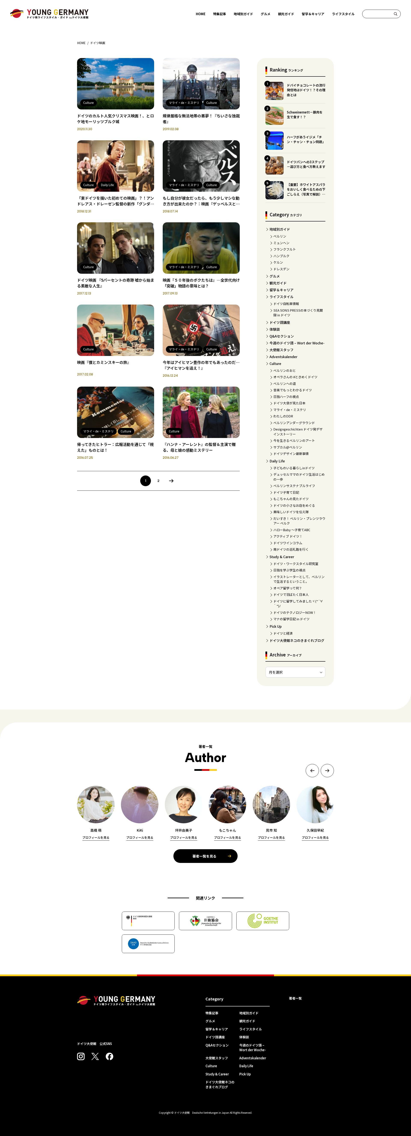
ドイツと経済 (283, 633)
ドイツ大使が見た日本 (289, 403)
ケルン (278, 262)
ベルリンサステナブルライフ (294, 485)
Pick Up (276, 626)
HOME (201, 14)
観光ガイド (286, 14)
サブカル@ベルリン (287, 447)
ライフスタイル (343, 14)
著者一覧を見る (204, 856)
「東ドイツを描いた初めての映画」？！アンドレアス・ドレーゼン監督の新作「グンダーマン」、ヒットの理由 (115, 203)
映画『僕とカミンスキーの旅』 (104, 362)
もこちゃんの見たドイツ (291, 498)
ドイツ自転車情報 (286, 303)
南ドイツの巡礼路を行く (291, 549)
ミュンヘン (281, 243)
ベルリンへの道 (284, 383)
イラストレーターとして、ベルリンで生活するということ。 (299, 579)
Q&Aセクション (282, 336)
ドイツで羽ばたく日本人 (291, 594)
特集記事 (219, 14)
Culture (275, 363)
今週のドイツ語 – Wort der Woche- (297, 342)
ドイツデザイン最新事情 (291, 453)
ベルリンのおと (284, 370)
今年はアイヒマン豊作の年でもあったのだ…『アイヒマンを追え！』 (201, 365)
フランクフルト (284, 249)
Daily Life (277, 460)
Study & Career (282, 556)
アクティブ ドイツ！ (287, 536)
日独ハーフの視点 (286, 396)
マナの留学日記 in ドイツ (291, 619)
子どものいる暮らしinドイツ (294, 468)
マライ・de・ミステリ (289, 409)
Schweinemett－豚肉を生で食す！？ (305, 114)
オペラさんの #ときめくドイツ (295, 377)
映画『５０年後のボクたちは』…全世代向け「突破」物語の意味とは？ (201, 282)
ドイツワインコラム (287, 543)
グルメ (265, 14)
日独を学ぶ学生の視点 (289, 570)
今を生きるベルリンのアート (294, 440)
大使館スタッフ (281, 349)
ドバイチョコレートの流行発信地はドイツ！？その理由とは (306, 90)
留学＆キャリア (313, 14)
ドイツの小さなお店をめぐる (294, 505)
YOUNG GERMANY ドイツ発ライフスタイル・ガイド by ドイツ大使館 (116, 1001)
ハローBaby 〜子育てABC (291, 530)
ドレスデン (281, 269)
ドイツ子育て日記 (286, 492)
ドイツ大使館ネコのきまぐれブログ (297, 640)
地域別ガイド (243, 14)
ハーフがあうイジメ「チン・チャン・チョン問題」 (306, 139)
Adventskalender (283, 356)
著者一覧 (295, 998)
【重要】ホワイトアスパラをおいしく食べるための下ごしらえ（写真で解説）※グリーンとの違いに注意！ (306, 191)
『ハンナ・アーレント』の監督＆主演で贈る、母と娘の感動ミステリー (199, 447)
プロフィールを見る (95, 837)
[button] (312, 770)
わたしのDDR (283, 416)
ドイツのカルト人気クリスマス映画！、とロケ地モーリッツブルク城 (115, 118)
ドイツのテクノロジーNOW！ (294, 612)
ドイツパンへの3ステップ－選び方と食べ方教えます (306, 164)
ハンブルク (281, 256)
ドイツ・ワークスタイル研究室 (295, 563)
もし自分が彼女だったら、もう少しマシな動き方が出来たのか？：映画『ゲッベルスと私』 (201, 203)
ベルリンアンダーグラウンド (294, 422)
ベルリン (279, 236)
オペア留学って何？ (287, 588)
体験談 (275, 329)
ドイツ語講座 (280, 322)
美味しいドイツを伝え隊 (291, 512)
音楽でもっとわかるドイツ (292, 390)
